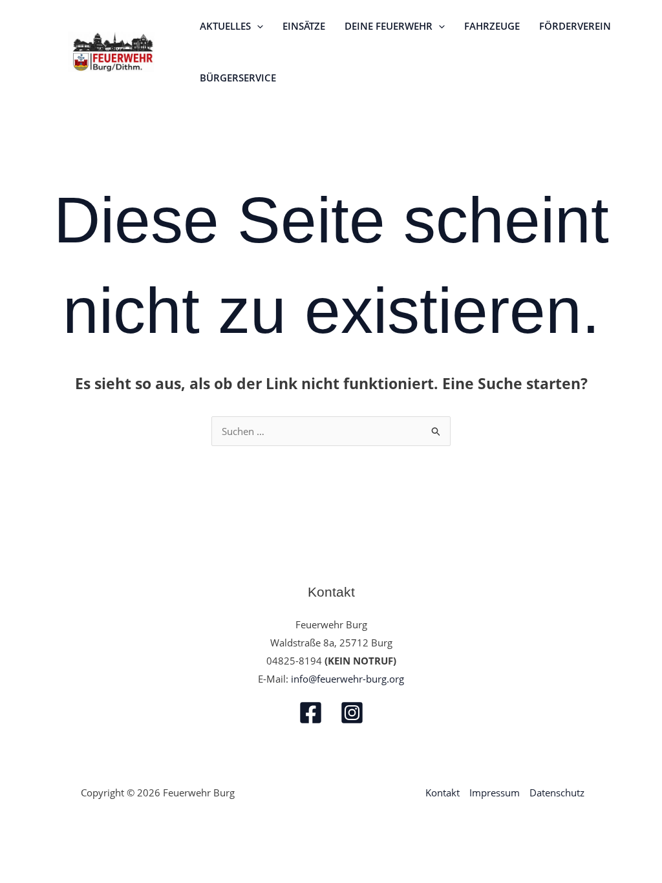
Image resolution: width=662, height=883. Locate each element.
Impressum (494, 792)
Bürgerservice (238, 77)
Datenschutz (556, 792)
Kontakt (442, 792)
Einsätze (304, 25)
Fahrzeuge (492, 25)
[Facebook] (311, 713)
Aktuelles (225, 25)
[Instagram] (352, 713)
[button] (257, 26)
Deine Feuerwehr (388, 25)
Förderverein (575, 25)
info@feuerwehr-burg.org (347, 678)
